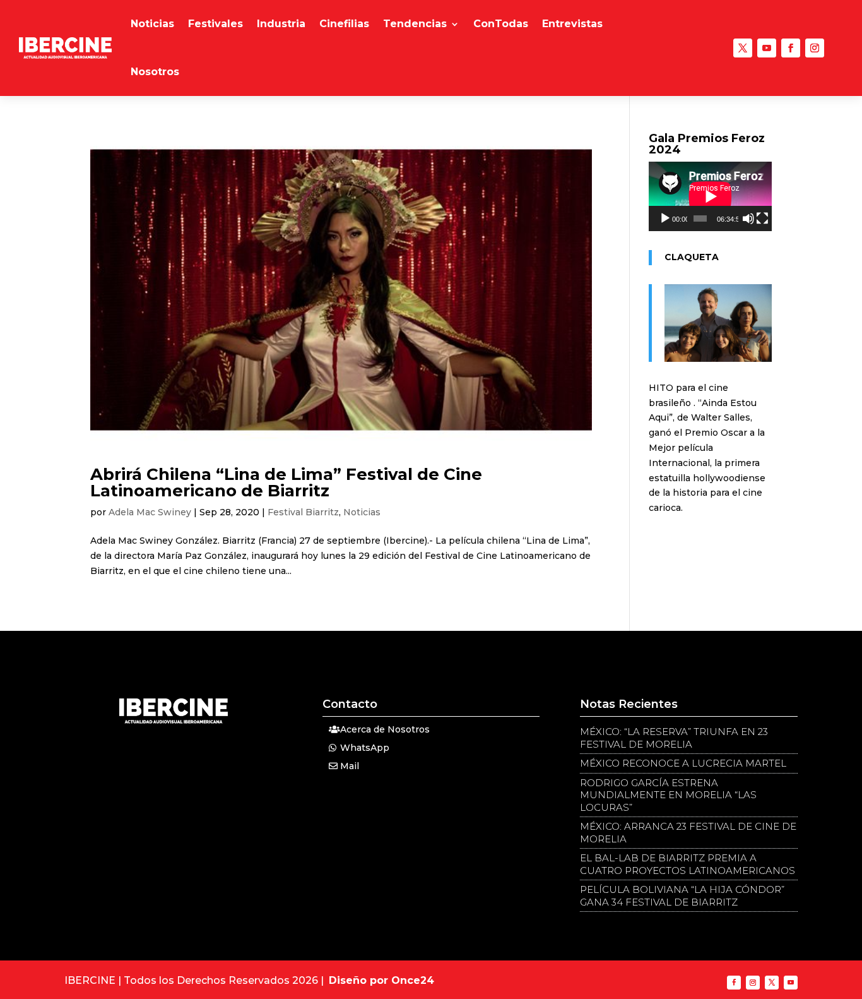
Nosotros (155, 72)
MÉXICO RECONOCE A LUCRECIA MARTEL (683, 763)
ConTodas (500, 24)
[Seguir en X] (742, 48)
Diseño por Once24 (381, 980)
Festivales (215, 24)
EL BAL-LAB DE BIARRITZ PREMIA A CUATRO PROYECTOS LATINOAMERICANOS (687, 864)
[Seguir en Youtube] (766, 48)
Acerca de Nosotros (385, 729)
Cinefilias (344, 24)
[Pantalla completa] (762, 218)
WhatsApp (364, 747)
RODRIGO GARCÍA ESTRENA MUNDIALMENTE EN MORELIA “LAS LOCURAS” (668, 795)
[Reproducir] (665, 218)
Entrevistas (572, 24)
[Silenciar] (748, 218)
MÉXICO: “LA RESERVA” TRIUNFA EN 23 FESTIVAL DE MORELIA (674, 738)
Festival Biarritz (303, 512)
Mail (349, 766)
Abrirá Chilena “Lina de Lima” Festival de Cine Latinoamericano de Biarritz (286, 482)
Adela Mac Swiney (150, 512)
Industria (281, 24)
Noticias (152, 24)
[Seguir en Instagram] (814, 48)
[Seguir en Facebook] (790, 48)
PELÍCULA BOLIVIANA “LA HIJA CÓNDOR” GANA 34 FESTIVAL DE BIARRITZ (682, 895)
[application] (710, 196)
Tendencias (415, 24)
